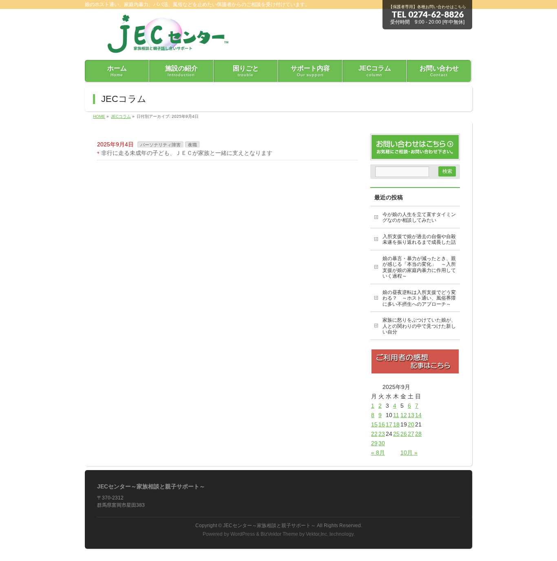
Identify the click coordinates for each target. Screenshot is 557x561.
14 (418, 415)
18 (396, 424)
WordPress (242, 534)
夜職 (192, 144)
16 (381, 424)
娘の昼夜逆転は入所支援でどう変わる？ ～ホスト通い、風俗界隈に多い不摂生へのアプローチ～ (419, 298)
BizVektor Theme (279, 534)
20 (411, 424)
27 (411, 434)
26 (403, 434)
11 (396, 415)
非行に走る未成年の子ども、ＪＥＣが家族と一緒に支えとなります (186, 153)
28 (418, 434)
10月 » (409, 452)
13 (411, 415)
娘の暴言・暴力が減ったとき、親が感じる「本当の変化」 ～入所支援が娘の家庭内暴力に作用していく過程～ (419, 267)
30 (381, 443)
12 (403, 415)
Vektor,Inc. (317, 534)
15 (374, 424)
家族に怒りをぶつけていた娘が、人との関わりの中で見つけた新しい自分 (419, 326)
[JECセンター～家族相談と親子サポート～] (164, 44)
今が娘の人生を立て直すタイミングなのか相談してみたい (419, 217)
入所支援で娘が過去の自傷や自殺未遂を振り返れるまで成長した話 (419, 239)
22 (374, 434)
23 (381, 434)
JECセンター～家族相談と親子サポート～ (269, 525)
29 (374, 443)
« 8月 (378, 452)
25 (396, 434)
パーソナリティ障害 (160, 144)
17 (389, 424)
